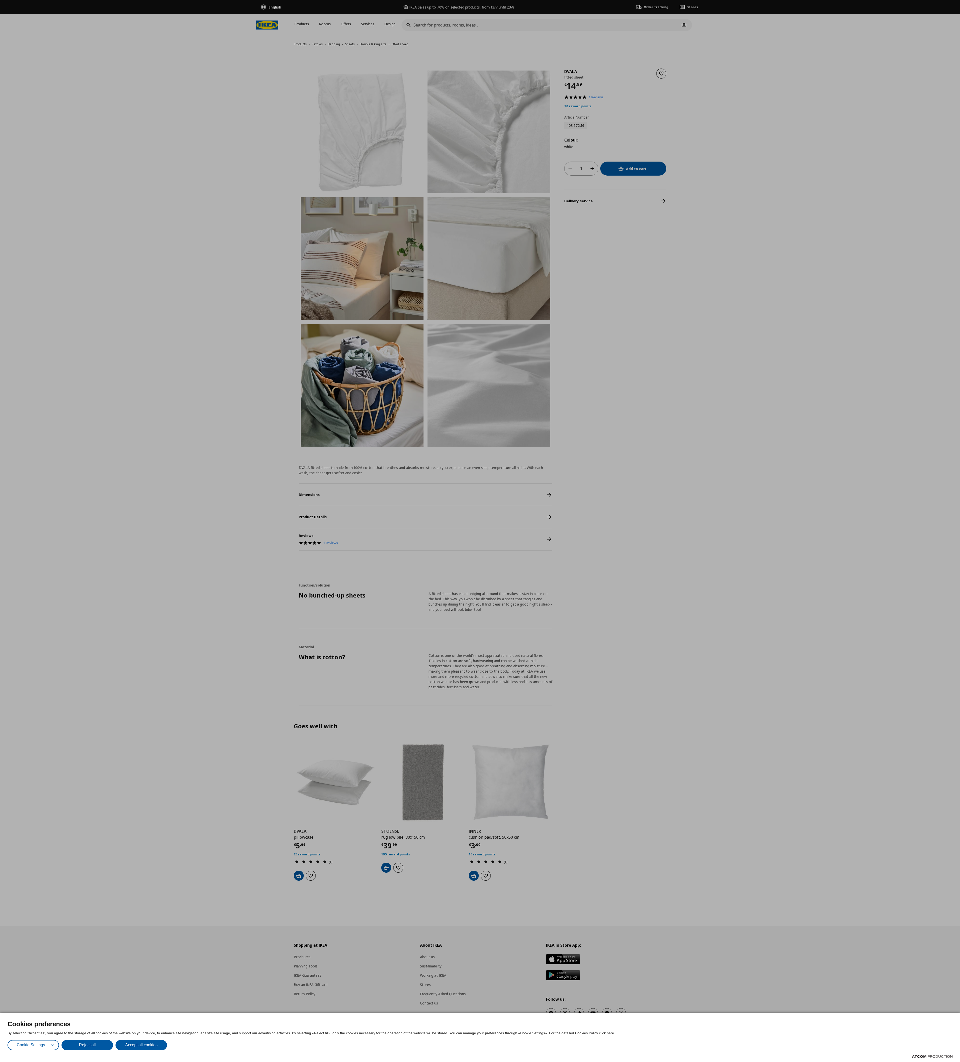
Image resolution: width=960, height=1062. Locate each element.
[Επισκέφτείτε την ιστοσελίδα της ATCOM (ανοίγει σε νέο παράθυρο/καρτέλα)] (932, 1056)
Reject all (87, 1045)
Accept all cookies (141, 1045)
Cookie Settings (31, 1045)
